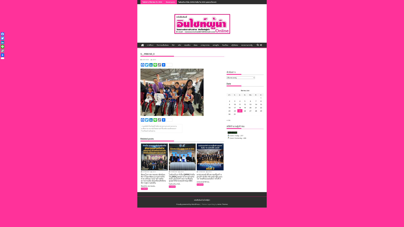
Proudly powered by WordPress (188, 204)
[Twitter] (2, 38)
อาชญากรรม (205, 45)
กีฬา (173, 45)
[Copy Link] (2, 51)
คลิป (179, 45)
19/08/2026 (173, 172)
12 (245, 104)
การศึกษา (150, 45)
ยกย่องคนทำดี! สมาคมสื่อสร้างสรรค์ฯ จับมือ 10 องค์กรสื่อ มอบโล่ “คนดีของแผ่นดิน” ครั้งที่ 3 (207, 2)
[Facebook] (2, 34)
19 (245, 108)
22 (261, 108)
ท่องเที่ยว (187, 45)
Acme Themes (222, 204)
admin (154, 60)
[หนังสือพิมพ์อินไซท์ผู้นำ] (142, 45)
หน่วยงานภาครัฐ (246, 45)
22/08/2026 (145, 172)
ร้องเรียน (225, 45)
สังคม (195, 45)
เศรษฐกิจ (216, 45)
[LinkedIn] (2, 42)
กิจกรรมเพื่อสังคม (163, 45)
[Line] (2, 47)
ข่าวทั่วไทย (144, 188)
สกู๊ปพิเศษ (234, 45)
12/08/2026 (201, 172)
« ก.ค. (229, 120)
